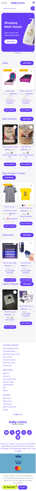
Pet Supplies (4, 448)
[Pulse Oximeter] (26, 251)
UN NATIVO (13, 219)
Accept (22, 487)
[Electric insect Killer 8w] (10, 251)
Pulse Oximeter (26, 263)
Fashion (11, 444)
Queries (5, 390)
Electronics (4, 444)
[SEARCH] (33, 8)
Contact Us (6, 376)
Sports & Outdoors (19, 446)
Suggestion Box (8, 385)
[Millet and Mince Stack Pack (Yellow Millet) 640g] (10, 134)
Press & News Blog (9, 379)
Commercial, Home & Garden (25, 444)
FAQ (4, 388)
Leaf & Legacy (10, 320)
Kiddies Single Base (26, 91)
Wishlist (5, 410)
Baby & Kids (27, 448)
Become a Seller (8, 382)
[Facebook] (6, 432)
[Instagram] (23, 432)
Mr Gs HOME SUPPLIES (9, 272)
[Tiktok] (29, 432)
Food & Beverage (15, 448)
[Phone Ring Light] (10, 299)
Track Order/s (7, 404)
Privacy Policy (7, 357)
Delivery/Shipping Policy (11, 348)
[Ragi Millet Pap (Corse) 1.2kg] (26, 134)
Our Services (7, 365)
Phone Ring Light (10, 312)
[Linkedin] (18, 437)
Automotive (30, 446)
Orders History (7, 401)
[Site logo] (18, 3)
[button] (3, 53)
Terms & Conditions (9, 360)
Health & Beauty (6, 446)
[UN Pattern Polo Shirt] (10, 193)
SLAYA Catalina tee (26, 208)
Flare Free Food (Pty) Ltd (10, 156)
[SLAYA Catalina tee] (26, 193)
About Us (6, 373)
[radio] (22, 205)
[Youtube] (18, 432)
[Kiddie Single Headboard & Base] (10, 79)
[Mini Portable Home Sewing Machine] (26, 296)
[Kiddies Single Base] (26, 79)
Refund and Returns (9, 407)
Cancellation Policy (9, 351)
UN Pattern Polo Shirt (10, 211)
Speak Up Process (9, 363)
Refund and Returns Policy (11, 354)
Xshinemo (18, 53)
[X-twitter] (12, 432)
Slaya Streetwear (26, 216)
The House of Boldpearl (10, 102)
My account (7, 398)
